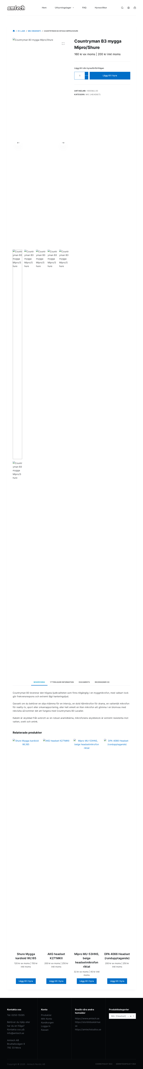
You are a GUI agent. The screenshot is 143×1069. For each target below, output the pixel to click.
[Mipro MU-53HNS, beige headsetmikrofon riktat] (87, 843)
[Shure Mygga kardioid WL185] (26, 843)
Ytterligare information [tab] (62, 682)
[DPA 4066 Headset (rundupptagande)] (117, 843)
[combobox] (122, 1016)
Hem (44, 7)
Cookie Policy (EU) (103, 1064)
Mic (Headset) (93, 94)
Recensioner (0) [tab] (102, 682)
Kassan (44, 1029)
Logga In (45, 1026)
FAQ (84, 7)
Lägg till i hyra (110, 75)
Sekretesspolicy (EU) (126, 1064)
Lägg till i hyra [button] (26, 981)
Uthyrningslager (63, 7)
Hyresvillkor (101, 7)
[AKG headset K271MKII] (56, 843)
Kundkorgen (47, 1022)
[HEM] (14, 31)
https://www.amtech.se (87, 1018)
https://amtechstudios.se (88, 1029)
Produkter (46, 1015)
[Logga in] (128, 8)
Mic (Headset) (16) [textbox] (121, 1016)
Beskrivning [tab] (39, 682)
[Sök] (122, 8)
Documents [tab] (84, 682)
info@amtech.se (15, 1033)
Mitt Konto (46, 1018)
